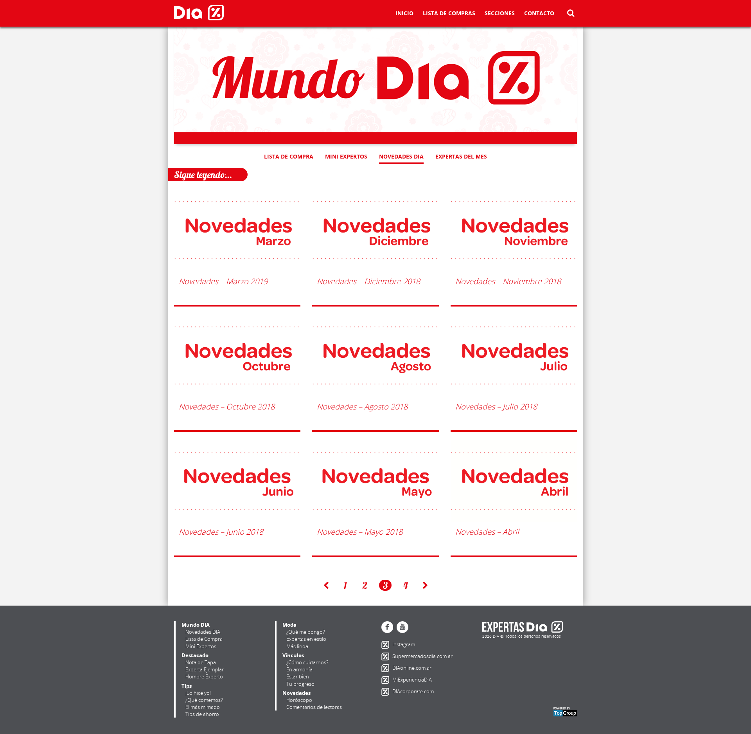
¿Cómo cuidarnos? (307, 662)
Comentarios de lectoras (314, 707)
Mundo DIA (195, 624)
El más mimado (202, 707)
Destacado (194, 655)
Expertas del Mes (461, 156)
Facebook (387, 627)
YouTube (402, 627)
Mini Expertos (346, 156)
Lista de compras (449, 14)
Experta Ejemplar (204, 669)
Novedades (296, 692)
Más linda (297, 646)
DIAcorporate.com (386, 692)
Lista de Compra (288, 156)
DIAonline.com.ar (386, 668)
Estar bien (297, 676)
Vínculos (293, 655)
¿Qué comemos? (204, 699)
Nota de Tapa (200, 662)
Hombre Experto (204, 676)
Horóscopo (299, 699)
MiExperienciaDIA (386, 680)
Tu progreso (300, 683)
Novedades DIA (401, 156)
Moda (289, 624)
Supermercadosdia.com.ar (386, 656)
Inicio (404, 14)
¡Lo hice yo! (198, 692)
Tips (186, 685)
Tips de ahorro (202, 714)
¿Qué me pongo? (305, 631)
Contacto (539, 14)
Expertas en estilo (306, 638)
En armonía (299, 669)
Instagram (386, 645)
